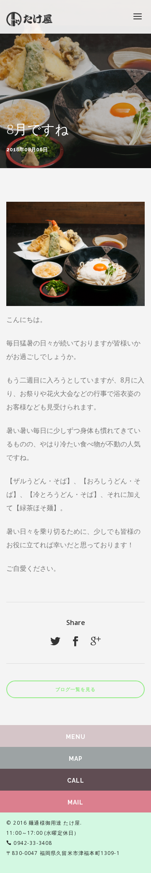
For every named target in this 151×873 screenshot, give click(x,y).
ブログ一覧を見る (75, 689)
